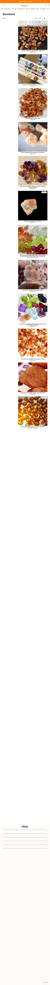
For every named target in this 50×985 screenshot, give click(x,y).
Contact (48, 8)
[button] (40, 18)
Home (2, 8)
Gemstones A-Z (21, 8)
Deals (38, 8)
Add (46, 149)
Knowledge (42, 8)
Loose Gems (14, 8)
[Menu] (1, 5)
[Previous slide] (1, 1)
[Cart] (48, 5)
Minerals (28, 8)
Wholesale (33, 8)
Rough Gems (7, 8)
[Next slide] (48, 1)
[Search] (4, 5)
